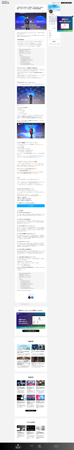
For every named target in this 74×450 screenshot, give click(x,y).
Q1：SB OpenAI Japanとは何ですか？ (25, 280)
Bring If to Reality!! (18, 446)
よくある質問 (21, 55)
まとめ (20, 54)
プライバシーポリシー (56, 445)
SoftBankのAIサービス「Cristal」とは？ (24, 50)
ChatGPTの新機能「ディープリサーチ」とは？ (25, 275)
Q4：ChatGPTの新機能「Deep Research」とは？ (26, 60)
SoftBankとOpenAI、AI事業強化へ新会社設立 (25, 49)
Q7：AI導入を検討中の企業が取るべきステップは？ (27, 64)
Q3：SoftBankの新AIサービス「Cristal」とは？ (26, 59)
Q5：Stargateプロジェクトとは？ (24, 285)
